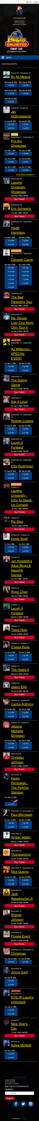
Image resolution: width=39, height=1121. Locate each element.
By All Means (20, 76)
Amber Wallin (20, 837)
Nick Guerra (19, 871)
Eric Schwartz (21, 208)
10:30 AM (11, 271)
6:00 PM (11, 962)
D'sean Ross (20, 646)
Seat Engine (23, 1118)
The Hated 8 (20, 669)
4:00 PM (11, 287)
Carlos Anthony (22, 703)
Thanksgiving (20, 854)
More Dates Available (24, 174)
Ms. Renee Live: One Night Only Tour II (22, 323)
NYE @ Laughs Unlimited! (22, 999)
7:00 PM (11, 85)
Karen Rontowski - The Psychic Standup (20, 785)
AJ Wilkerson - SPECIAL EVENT (21, 354)
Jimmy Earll (19, 972)
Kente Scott (19, 538)
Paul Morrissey (21, 814)
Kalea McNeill (21, 1045)
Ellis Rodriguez (22, 466)
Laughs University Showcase (18, 187)
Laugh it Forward (17, 610)
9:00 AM (11, 268)
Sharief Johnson (17, 917)
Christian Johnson (17, 759)
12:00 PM (11, 275)
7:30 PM (11, 1010)
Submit (10, 1098)
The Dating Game (19, 382)
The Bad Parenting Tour (21, 299)
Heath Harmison (18, 230)
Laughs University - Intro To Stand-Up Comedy (21, 497)
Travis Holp (19, 629)
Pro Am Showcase (18, 143)
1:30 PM (11, 279)
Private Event (20, 936)
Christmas (18, 953)
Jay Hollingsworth (21, 113)
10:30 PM (11, 1014)
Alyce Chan (19, 591)
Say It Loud (19, 401)
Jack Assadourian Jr (22, 896)
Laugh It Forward (17, 444)
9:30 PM (11, 128)
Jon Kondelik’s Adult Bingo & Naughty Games (21, 567)
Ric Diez (17, 521)
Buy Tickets (20, 199)
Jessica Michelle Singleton (18, 731)
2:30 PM (11, 283)
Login (36, 2)
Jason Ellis (19, 686)
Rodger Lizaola (22, 420)
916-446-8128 (19, 1077)
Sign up (28, 2)
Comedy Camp (22, 259)
